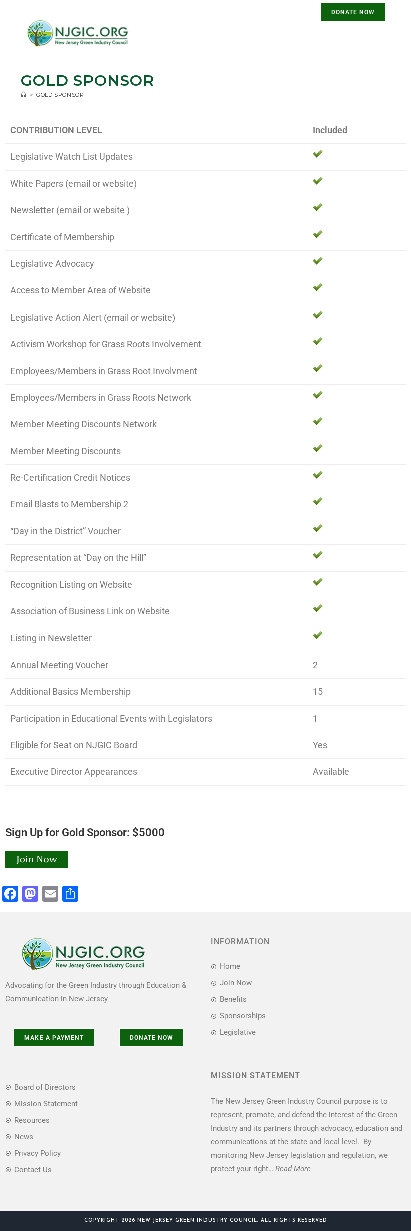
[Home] (24, 94)
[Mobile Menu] (372, 36)
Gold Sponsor (60, 94)
